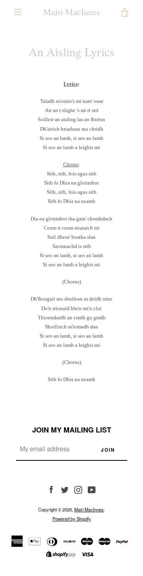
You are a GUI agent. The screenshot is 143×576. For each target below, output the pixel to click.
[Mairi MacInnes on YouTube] (92, 489)
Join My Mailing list (71, 430)
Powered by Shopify (71, 518)
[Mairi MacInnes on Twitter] (65, 489)
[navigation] (18, 12)
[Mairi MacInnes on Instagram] (78, 489)
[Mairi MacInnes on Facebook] (51, 489)
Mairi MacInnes (71, 12)
